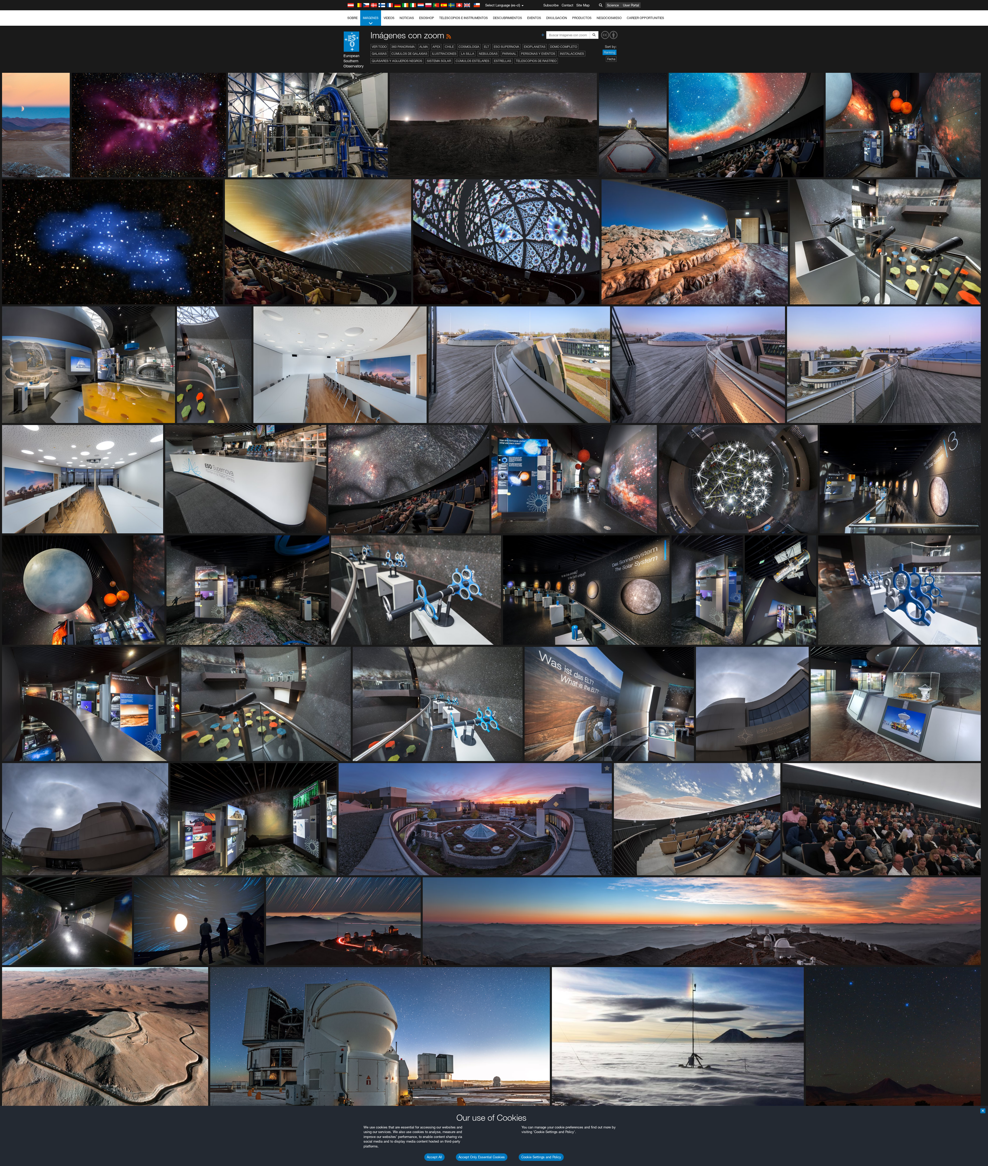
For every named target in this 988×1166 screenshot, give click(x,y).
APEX (436, 47)
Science (613, 5)
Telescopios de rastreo (536, 61)
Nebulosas (488, 54)
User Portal (631, 5)
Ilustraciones (444, 54)
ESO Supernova (506, 47)
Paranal (509, 54)
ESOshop (426, 18)
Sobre (352, 18)
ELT (486, 47)
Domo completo (563, 47)
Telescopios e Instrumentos (463, 18)
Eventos (534, 18)
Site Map (583, 5)
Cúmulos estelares (472, 61)
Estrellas (502, 61)
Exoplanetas (534, 47)
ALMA (423, 47)
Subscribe (551, 5)
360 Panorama (403, 47)
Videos (389, 18)
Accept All (434, 1157)
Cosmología (468, 47)
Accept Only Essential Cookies (481, 1157)
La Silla (467, 54)
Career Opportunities (645, 18)
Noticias (407, 18)
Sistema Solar (439, 61)
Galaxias (379, 54)
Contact (567, 5)
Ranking (609, 52)
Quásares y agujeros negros (397, 61)
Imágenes (370, 18)
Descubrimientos (507, 18)
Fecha (611, 59)
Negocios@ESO (609, 18)
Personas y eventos (538, 54)
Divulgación (556, 18)
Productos (582, 18)
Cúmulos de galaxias (409, 54)
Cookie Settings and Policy (541, 1157)
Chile (449, 47)
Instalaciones (572, 54)
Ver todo (379, 47)
